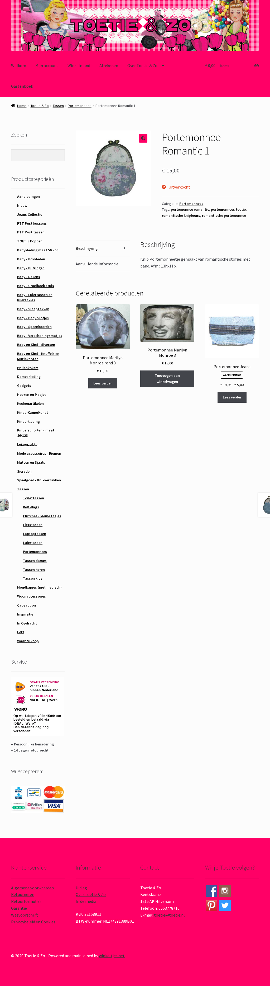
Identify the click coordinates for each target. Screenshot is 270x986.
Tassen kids (32, 578)
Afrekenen (108, 65)
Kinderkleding (28, 421)
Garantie (19, 908)
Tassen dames (35, 560)
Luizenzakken (28, 444)
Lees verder (102, 383)
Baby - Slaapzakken (33, 309)
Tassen (58, 105)
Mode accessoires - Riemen (39, 453)
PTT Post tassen (31, 232)
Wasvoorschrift (24, 915)
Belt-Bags (31, 507)
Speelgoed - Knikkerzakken (39, 480)
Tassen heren (34, 569)
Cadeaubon (26, 605)
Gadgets (24, 385)
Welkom (18, 65)
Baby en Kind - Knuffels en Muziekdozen (38, 356)
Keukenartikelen (30, 403)
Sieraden (24, 471)
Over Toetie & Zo (142, 65)
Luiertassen (32, 542)
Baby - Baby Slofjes (33, 318)
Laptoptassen (34, 533)
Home (21, 105)
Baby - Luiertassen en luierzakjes (34, 297)
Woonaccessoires (31, 596)
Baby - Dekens (28, 276)
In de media (86, 901)
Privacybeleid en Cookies (33, 921)
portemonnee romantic (190, 209)
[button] (143, 138)
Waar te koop (28, 640)
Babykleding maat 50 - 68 (37, 250)
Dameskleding (29, 376)
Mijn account (46, 65)
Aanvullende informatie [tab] (97, 263)
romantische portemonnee (224, 215)
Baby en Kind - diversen (36, 344)
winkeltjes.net (112, 955)
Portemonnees (79, 105)
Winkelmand (79, 65)
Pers (20, 632)
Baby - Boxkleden (31, 259)
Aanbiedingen (28, 196)
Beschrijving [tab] (87, 248)
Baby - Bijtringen (31, 268)
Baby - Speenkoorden (34, 326)
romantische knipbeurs (181, 215)
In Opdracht (27, 623)
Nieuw (22, 205)
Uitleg (81, 887)
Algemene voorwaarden (32, 887)
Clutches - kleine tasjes (42, 516)
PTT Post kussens (32, 223)
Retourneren (22, 894)
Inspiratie (25, 614)
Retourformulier (26, 901)
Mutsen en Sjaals (31, 462)
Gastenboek (22, 86)
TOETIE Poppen (29, 241)
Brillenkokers (27, 367)
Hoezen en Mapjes (31, 394)
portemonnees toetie (228, 209)
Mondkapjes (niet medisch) (39, 587)
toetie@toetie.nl (169, 915)
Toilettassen (33, 498)
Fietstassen (32, 524)
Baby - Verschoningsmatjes (39, 335)
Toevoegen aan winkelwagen (167, 378)
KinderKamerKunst (32, 412)
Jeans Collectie (29, 214)
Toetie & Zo (40, 105)
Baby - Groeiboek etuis (35, 285)
